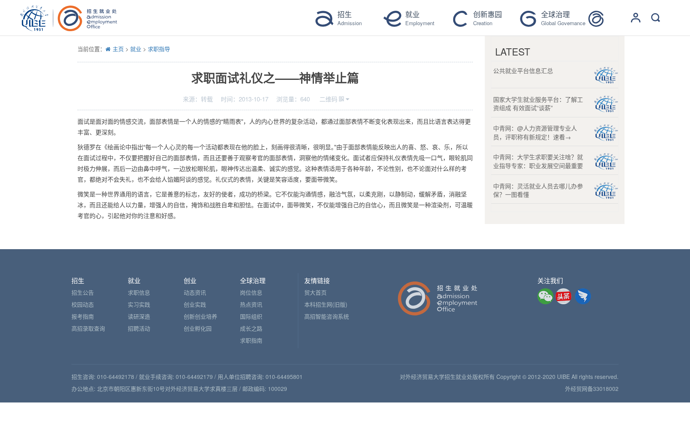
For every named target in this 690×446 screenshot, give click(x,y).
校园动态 (82, 304)
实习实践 (139, 304)
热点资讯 (251, 304)
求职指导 (159, 49)
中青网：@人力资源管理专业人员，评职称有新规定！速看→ (535, 132)
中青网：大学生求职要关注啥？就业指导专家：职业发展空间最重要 (538, 161)
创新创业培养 (200, 316)
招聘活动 (139, 328)
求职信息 (139, 292)
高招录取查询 (88, 328)
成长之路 (251, 328)
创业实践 (195, 304)
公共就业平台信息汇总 (523, 70)
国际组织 (251, 316)
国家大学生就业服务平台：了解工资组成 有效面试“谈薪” (538, 103)
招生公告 (82, 292)
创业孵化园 (198, 328)
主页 (118, 49)
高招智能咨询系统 (326, 316)
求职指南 (251, 340)
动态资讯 (195, 292)
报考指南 (82, 316)
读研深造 (139, 316)
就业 (135, 49)
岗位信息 (251, 292)
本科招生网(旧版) (325, 304)
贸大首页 (315, 292)
